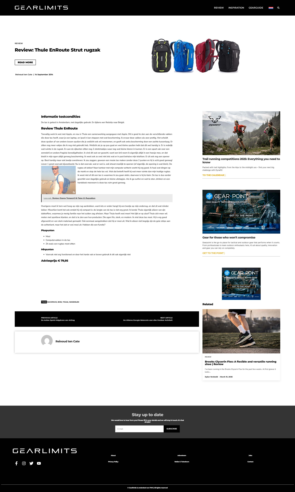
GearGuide (256, 7)
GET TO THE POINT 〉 (213, 253)
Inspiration (236, 7)
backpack (52, 302)
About (113, 455)
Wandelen (74, 302)
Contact (250, 462)
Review (219, 7)
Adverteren (181, 455)
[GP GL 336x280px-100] (241, 299)
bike (60, 302)
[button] (278, 8)
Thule (65, 302)
